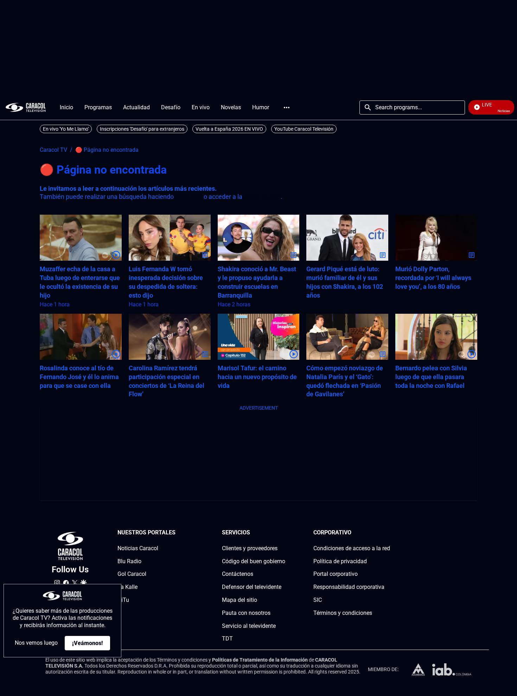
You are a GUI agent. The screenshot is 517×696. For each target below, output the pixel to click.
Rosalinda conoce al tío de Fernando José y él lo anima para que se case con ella (79, 376)
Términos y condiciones (342, 613)
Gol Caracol (131, 574)
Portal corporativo (335, 574)
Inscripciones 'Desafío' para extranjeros (142, 129)
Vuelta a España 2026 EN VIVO (229, 129)
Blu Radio (129, 561)
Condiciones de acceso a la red (351, 548)
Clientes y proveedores (249, 548)
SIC (317, 600)
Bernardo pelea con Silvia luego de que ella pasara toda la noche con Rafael (431, 376)
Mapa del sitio (239, 600)
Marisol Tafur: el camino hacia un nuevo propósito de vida (257, 376)
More (286, 107)
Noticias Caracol (137, 548)
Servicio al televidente (249, 626)
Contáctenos (237, 574)
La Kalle (127, 587)
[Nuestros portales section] (177, 532)
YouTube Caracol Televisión (303, 129)
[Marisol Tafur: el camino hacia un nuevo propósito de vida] (259, 337)
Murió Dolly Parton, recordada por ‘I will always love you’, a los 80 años (433, 277)
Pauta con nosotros (246, 613)
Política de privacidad (340, 561)
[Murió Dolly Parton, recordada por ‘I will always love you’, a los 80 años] (436, 238)
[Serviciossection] (283, 532)
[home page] (26, 107)
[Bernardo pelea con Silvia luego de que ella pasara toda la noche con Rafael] (436, 337)
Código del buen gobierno (253, 561)
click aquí (188, 196)
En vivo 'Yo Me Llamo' (66, 129)
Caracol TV (53, 150)
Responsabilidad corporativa (348, 587)
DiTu (123, 600)
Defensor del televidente (251, 587)
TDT (227, 638)
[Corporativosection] (388, 532)
